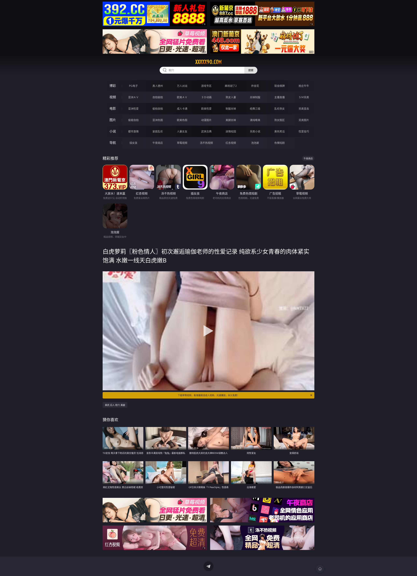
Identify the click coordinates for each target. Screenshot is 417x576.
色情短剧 (279, 143)
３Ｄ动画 (206, 97)
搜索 (250, 70)
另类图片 (304, 120)
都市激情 (133, 131)
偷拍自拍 (157, 108)
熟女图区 (279, 120)
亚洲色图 (157, 120)
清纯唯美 (255, 120)
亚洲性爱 (133, 108)
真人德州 (157, 86)
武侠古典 (206, 131)
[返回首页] (320, 569)
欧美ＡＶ (182, 97)
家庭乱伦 (157, 131)
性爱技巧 (304, 131)
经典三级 (255, 108)
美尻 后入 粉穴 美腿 (115, 404)
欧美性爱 (206, 108)
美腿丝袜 (231, 120)
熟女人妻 (231, 97)
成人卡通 (182, 108)
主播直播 (279, 97)
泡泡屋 (255, 143)
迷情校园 (231, 131)
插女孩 (133, 143)
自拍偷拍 (157, 97)
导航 (112, 143)
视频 (112, 97)
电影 (112, 108)
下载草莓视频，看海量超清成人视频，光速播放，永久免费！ (208, 395)
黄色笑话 (279, 131)
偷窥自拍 (133, 120)
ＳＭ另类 (304, 97)
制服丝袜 (231, 108)
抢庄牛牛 (304, 86)
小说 (112, 131)
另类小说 (255, 131)
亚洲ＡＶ (133, 97)
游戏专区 (206, 86)
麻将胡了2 (231, 86)
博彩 (112, 86)
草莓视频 (182, 143)
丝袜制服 (255, 97)
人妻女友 (182, 131)
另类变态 (304, 108)
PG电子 (133, 86)
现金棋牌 (279, 86)
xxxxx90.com (208, 62)
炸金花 (255, 86)
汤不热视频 (206, 143)
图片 (112, 120)
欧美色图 (182, 120)
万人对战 (182, 86)
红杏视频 (231, 143)
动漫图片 (206, 120)
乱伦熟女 (279, 108)
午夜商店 (157, 143)
